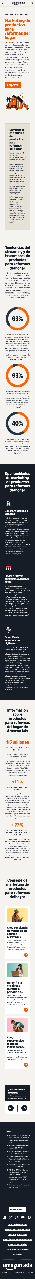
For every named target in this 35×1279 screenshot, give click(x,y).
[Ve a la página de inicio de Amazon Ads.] (17, 1266)
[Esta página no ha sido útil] (11, 1108)
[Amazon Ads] (17, 3)
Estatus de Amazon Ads (18, 1249)
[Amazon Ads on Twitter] (10, 1218)
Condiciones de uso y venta (17, 1229)
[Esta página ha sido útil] (24, 1108)
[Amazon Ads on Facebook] (29, 1218)
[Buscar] (32, 3)
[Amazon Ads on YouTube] (22, 1218)
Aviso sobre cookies (17, 1244)
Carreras (17, 1254)
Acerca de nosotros (17, 1224)
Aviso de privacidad (17, 1234)
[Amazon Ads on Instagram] (16, 1218)
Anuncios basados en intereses (17, 1239)
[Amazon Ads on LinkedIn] (4, 1218)
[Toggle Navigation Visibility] (2, 3)
